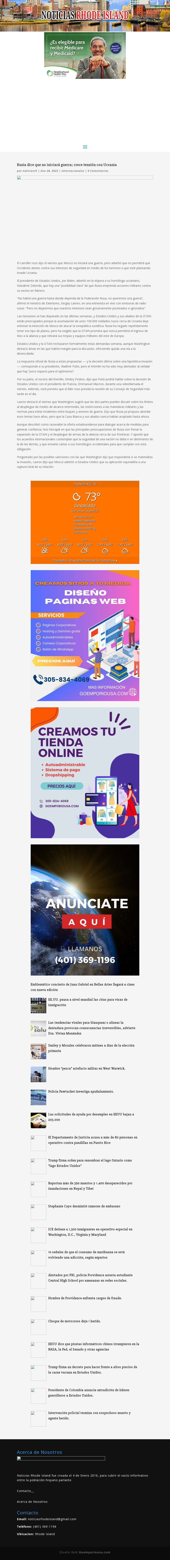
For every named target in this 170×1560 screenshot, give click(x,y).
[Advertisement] (85, 110)
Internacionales (73, 171)
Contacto (24, 1491)
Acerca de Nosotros (32, 1502)
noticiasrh (30, 171)
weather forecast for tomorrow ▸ (85, 560)
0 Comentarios (98, 171)
